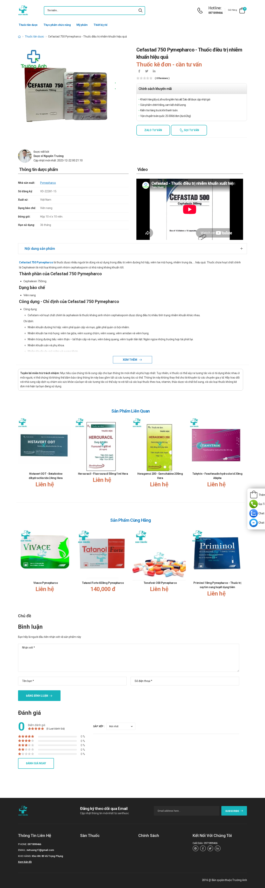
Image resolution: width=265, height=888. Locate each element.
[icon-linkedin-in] (154, 71)
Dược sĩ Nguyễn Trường (49, 156)
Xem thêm (130, 359)
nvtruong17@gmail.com (40, 850)
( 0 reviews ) (162, 78)
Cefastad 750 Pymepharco (36, 262)
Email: (22, 850)
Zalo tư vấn (153, 130)
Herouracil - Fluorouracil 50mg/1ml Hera (103, 473)
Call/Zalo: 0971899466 (205, 843)
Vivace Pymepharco (45, 582)
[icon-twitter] (147, 71)
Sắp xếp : (99, 726)
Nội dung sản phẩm (40, 248)
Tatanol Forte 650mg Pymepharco (103, 582)
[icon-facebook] (139, 71)
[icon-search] (140, 10)
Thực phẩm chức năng (57, 24)
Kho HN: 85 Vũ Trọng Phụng (47, 856)
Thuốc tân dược (28, 24)
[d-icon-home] (19, 36)
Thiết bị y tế (100, 24)
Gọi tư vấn (191, 130)
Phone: (22, 844)
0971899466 (215, 12)
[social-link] (195, 848)
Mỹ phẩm (82, 24)
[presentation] (240, 456)
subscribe (232, 811)
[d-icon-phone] (201, 11)
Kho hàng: (24, 856)
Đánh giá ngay (36, 763)
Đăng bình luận (37, 695)
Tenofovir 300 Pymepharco (160, 582)
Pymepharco (48, 182)
